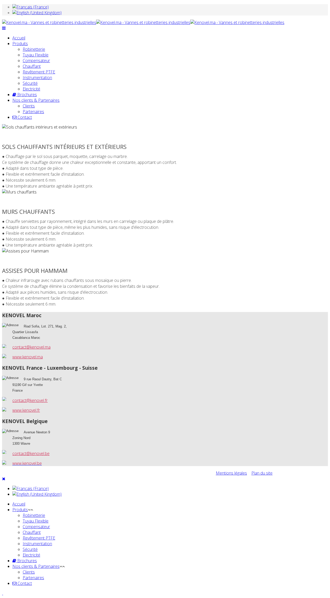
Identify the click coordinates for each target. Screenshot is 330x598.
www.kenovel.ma (27, 357)
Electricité (31, 89)
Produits (20, 43)
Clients (29, 106)
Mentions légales (231, 473)
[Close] (3, 479)
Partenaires (33, 111)
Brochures (26, 94)
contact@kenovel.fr (30, 400)
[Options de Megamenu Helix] (4, 28)
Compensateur (36, 60)
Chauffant (32, 66)
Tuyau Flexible (35, 55)
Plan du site (262, 473)
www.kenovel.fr (26, 410)
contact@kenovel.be (31, 453)
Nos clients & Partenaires (36, 100)
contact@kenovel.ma (31, 347)
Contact (24, 117)
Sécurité (30, 83)
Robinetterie (34, 49)
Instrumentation (37, 77)
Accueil (18, 38)
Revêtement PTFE (39, 72)
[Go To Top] (2, 593)
